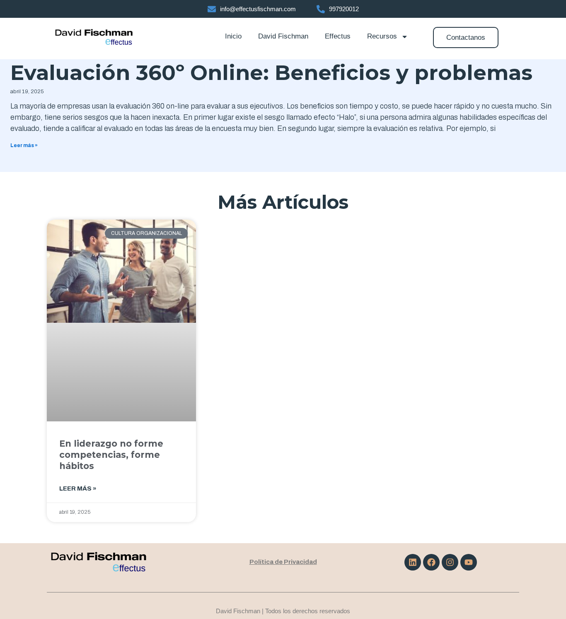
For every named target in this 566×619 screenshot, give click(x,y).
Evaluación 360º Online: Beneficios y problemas (271, 72)
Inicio (233, 36)
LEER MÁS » (78, 488)
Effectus (338, 36)
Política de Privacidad (283, 562)
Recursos (382, 36)
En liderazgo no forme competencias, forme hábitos (111, 455)
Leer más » (24, 145)
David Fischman (283, 36)
